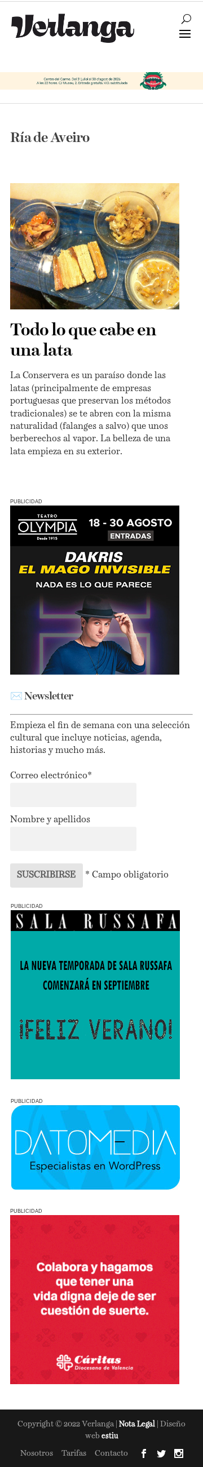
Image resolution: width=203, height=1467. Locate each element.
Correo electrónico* (51, 776)
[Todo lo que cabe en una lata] (94, 246)
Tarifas (73, 1453)
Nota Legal (138, 1424)
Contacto (111, 1453)
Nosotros (36, 1453)
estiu (110, 1436)
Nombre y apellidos (50, 820)
